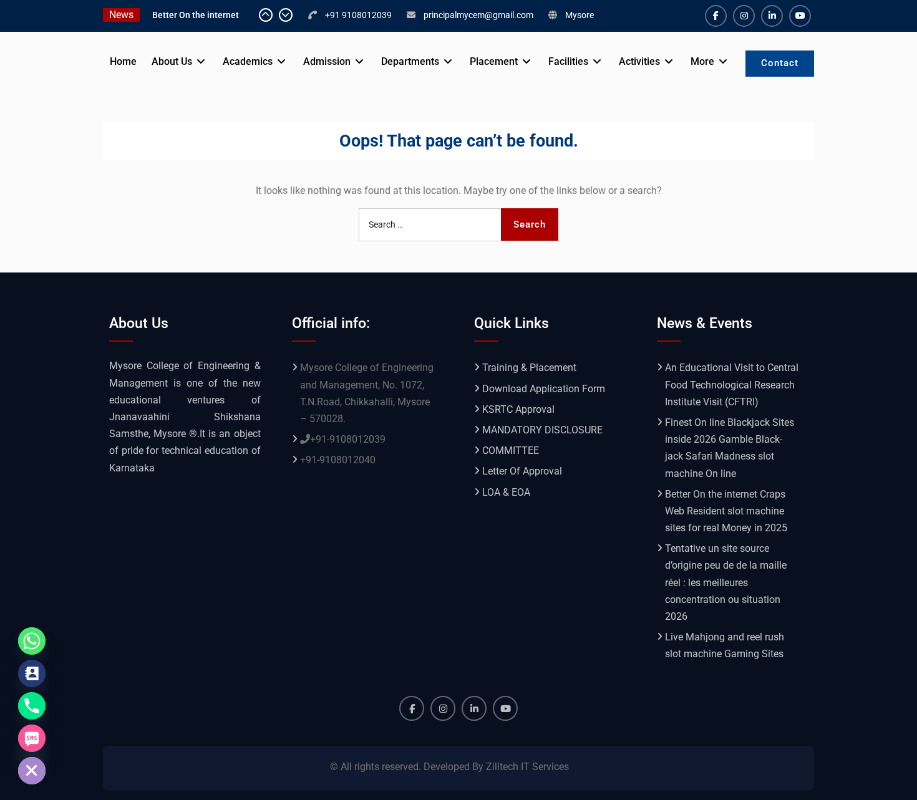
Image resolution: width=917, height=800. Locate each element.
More (702, 61)
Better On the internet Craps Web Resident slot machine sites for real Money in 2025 (726, 511)
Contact (779, 63)
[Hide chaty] (32, 770)
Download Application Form (543, 389)
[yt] (800, 16)
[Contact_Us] (32, 673)
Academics (248, 61)
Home (123, 61)
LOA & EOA (506, 492)
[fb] (716, 16)
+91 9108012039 (358, 15)
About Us (172, 61)
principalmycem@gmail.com (478, 15)
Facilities (568, 61)
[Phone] (32, 706)
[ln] (772, 16)
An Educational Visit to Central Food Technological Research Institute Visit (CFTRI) (731, 384)
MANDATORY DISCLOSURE (542, 430)
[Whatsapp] (32, 641)
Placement (494, 61)
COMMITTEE (510, 450)
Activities (639, 61)
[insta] (744, 16)
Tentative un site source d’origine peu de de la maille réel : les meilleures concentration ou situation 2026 (726, 582)
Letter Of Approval (522, 471)
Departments (410, 61)
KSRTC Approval (518, 409)
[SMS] (32, 738)
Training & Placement (529, 367)
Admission (327, 61)
